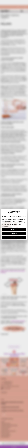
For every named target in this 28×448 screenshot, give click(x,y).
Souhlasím (14, 230)
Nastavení (14, 237)
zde (8, 226)
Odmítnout (14, 233)
